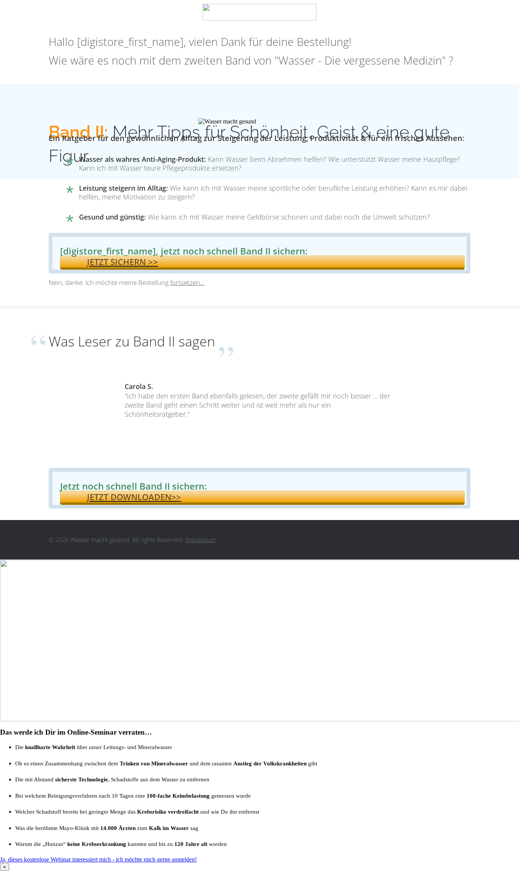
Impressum (200, 540)
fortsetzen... (187, 282)
